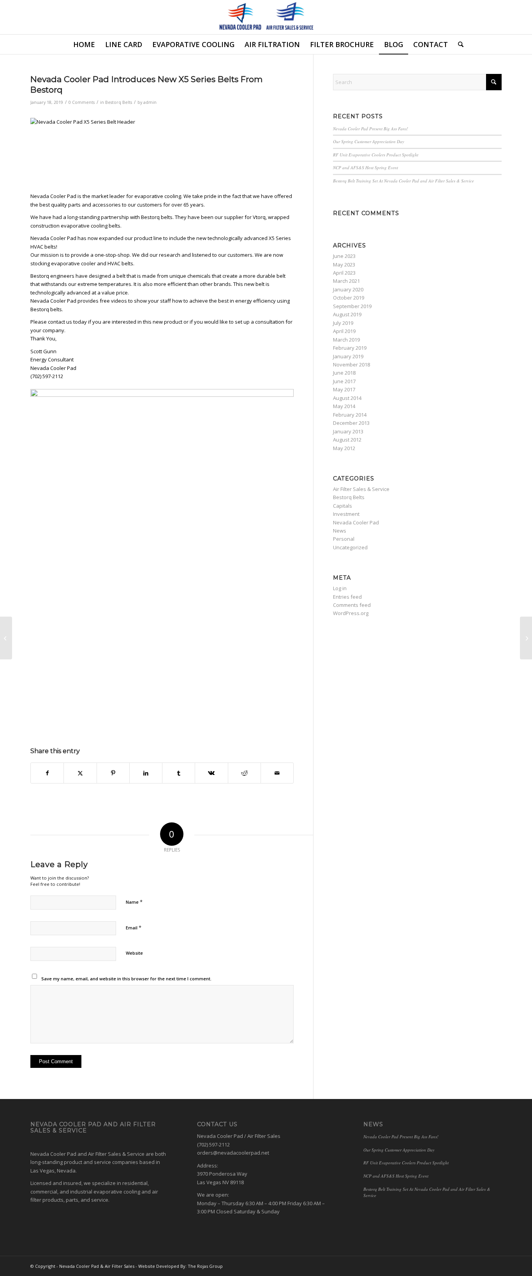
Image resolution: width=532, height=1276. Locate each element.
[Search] (458, 44)
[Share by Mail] (277, 773)
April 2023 (344, 272)
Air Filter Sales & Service (361, 489)
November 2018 (351, 364)
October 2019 (348, 297)
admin (150, 102)
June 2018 (344, 372)
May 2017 (344, 389)
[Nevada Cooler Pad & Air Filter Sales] (266, 17)
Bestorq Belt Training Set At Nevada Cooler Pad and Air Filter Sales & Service (403, 181)
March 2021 (346, 280)
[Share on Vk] (211, 773)
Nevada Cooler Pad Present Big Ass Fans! (370, 128)
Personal (343, 538)
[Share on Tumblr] (178, 773)
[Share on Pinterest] (113, 773)
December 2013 (351, 422)
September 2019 (352, 306)
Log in (340, 588)
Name (134, 901)
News (339, 530)
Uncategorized (350, 547)
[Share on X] (80, 773)
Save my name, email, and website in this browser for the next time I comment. (126, 979)
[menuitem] (84, 44)
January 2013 (348, 431)
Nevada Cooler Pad (356, 522)
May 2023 (344, 264)
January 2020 (348, 289)
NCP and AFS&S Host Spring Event (365, 167)
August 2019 (347, 314)
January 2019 (348, 356)
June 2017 (344, 381)
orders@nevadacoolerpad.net (233, 1152)
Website (134, 953)
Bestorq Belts (118, 102)
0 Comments (82, 102)
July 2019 (343, 322)
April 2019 (344, 331)
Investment (346, 513)
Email (133, 927)
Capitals (342, 505)
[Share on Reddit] (244, 773)
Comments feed (352, 604)
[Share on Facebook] (47, 773)
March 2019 (346, 339)
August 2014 (347, 397)
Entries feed (347, 596)
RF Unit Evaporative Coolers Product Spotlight (375, 155)
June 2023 (344, 255)
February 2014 (349, 414)
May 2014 (344, 406)
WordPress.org (350, 613)
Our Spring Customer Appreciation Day (368, 141)
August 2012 (347, 439)
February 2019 (349, 347)
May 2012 (344, 448)
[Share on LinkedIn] (146, 773)
